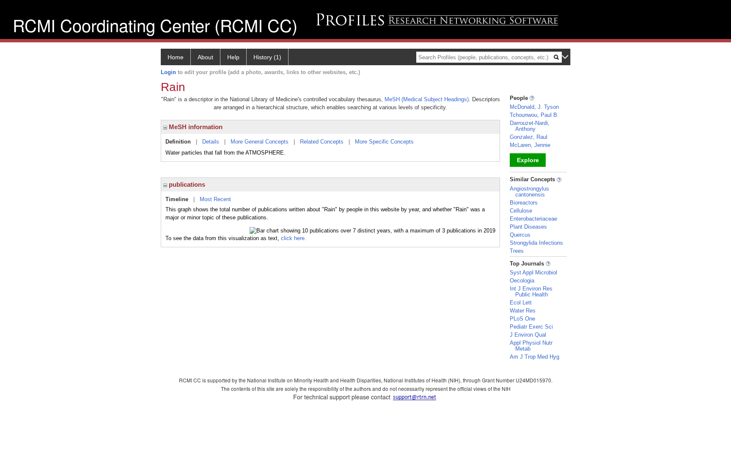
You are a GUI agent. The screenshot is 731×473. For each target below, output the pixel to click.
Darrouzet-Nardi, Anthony (530, 126)
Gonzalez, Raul (528, 137)
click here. (293, 238)
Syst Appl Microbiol (533, 272)
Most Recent (215, 199)
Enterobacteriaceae (533, 219)
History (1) (267, 57)
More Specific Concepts (384, 141)
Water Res (523, 310)
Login (168, 72)
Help (233, 57)
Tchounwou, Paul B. (534, 115)
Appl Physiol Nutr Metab (531, 346)
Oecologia (522, 280)
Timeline (176, 199)
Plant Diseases (528, 227)
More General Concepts (260, 141)
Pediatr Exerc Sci (531, 327)
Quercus (520, 235)
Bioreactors (524, 202)
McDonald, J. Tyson (534, 107)
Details (210, 141)
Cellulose (521, 210)
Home (176, 57)
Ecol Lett (521, 302)
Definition (178, 141)
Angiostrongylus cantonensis (529, 191)
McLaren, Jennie (530, 145)
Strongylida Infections (536, 243)
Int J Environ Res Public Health (531, 291)
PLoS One (522, 318)
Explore (528, 160)
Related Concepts (322, 141)
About (205, 57)
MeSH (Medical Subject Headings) (427, 99)
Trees (517, 251)
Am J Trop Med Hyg (534, 357)
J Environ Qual (528, 335)
